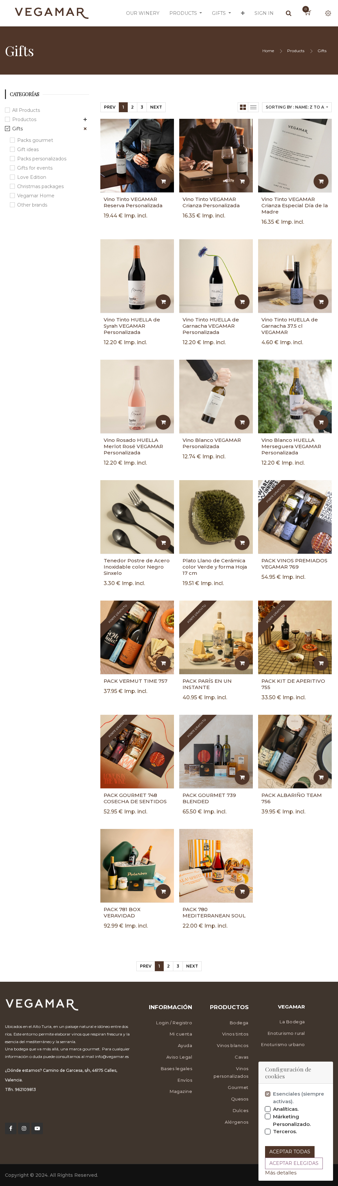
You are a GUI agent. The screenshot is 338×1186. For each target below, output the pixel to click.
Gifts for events (34, 168)
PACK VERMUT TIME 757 (135, 681)
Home (268, 50)
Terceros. (285, 1131)
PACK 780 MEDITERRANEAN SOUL (214, 912)
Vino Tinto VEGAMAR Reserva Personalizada (133, 202)
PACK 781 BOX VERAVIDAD (122, 912)
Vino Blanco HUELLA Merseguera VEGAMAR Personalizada (291, 446)
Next (156, 107)
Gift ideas (28, 149)
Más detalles (280, 1173)
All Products (26, 110)
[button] (242, 13)
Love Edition (31, 177)
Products (295, 50)
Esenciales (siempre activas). (298, 1097)
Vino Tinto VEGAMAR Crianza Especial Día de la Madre (294, 205)
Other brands (32, 205)
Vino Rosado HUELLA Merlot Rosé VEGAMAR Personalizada (133, 446)
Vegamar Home (35, 196)
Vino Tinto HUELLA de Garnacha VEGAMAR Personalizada (211, 325)
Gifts (322, 50)
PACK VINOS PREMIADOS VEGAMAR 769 (294, 563)
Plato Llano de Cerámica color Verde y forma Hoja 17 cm (215, 566)
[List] (253, 107)
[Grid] (243, 107)
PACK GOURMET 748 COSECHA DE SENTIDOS (135, 798)
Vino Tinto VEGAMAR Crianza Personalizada (211, 202)
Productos (24, 119)
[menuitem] (142, 13)
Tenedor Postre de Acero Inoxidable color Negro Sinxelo (137, 566)
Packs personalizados (41, 159)
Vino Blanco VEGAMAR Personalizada (212, 443)
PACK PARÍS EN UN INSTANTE (207, 684)
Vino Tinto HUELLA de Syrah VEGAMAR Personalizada (132, 325)
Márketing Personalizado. (292, 1120)
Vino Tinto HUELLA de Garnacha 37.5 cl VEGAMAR (289, 325)
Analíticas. (286, 1109)
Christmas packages (40, 186)
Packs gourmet (35, 140)
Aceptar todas (289, 1152)
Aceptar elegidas (294, 1163)
